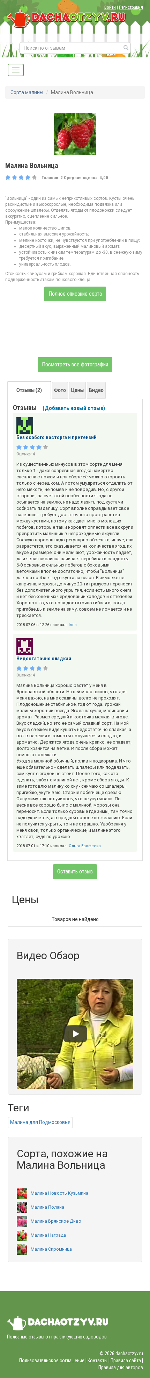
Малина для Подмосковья (40, 1122)
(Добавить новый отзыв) (74, 408)
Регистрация (131, 7)
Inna (73, 625)
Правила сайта (126, 1360)
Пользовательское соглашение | (53, 1360)
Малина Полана (47, 1207)
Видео (96, 390)
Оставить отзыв (75, 871)
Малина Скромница (51, 1249)
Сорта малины (26, 92)
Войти (110, 7)
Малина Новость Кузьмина (59, 1193)
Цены (77, 390)
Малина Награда (48, 1235)
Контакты (97, 1360)
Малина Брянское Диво (56, 1221)
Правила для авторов (120, 1367)
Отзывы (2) (29, 390)
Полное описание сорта (75, 293)
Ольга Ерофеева (85, 846)
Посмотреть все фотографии (75, 364)
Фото (60, 390)
